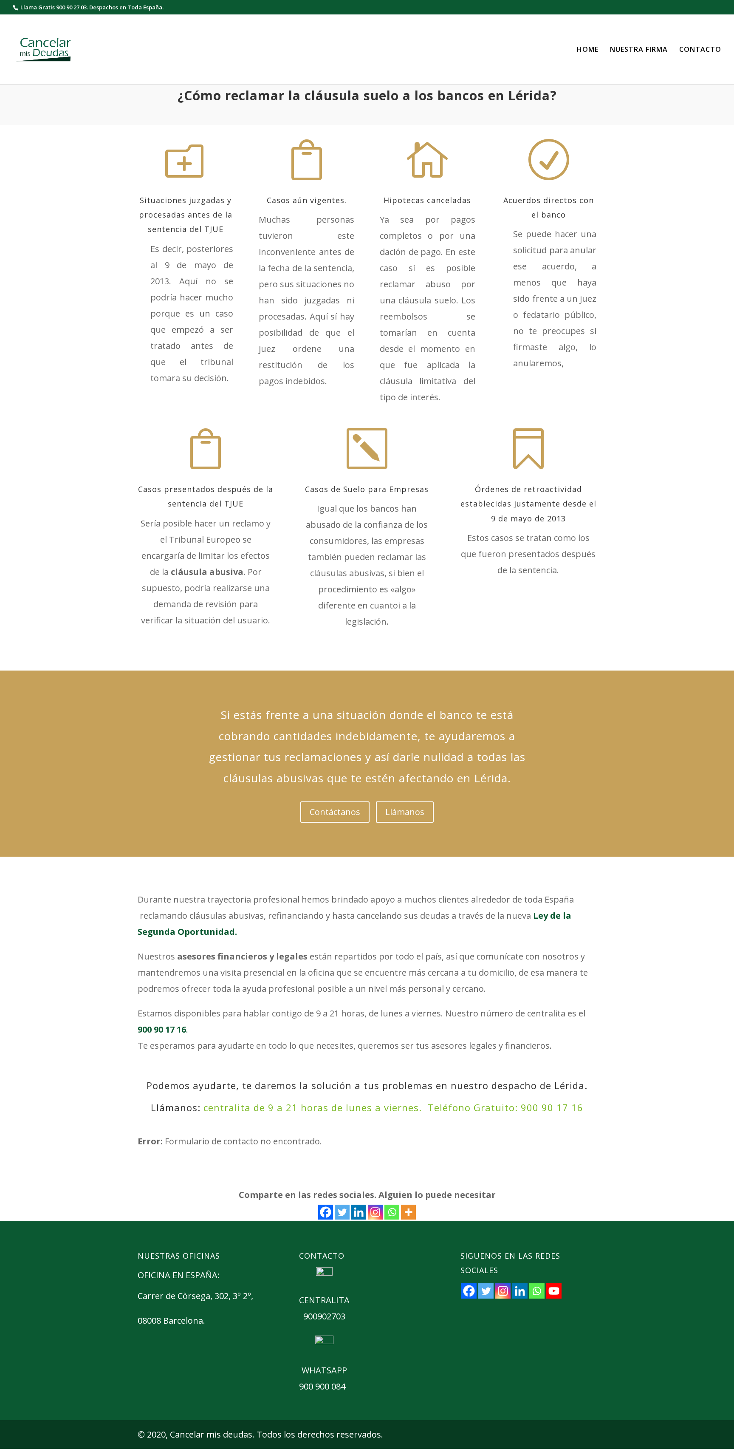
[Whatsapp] (391, 1212)
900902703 (324, 1316)
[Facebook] (325, 1212)
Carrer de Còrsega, (176, 1296)
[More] (408, 1212)
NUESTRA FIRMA (639, 50)
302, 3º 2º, (235, 1296)
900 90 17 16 (552, 1107)
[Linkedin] (358, 1212)
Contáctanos (335, 812)
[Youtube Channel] (554, 1291)
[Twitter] (342, 1212)
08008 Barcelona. (171, 1320)
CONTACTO (700, 50)
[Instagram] (375, 1212)
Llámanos (404, 812)
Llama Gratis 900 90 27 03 (53, 7)
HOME (587, 50)
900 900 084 (322, 1386)
